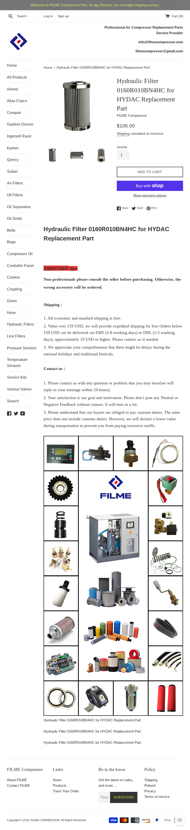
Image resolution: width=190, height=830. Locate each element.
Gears (12, 301)
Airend (12, 89)
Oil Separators (19, 207)
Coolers (13, 277)
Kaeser (13, 148)
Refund (149, 785)
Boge (11, 242)
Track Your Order (66, 791)
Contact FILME (18, 785)
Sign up (63, 16)
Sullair (12, 171)
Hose (11, 313)
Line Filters (16, 336)
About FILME (17, 780)
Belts (11, 230)
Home (12, 65)
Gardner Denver (20, 124)
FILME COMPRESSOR (45, 820)
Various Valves (19, 389)
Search (13, 401)
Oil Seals (14, 218)
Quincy (13, 160)
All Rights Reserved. (73, 820)
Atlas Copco (17, 101)
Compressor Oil (20, 254)
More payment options (149, 195)
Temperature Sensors (17, 363)
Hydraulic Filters (20, 324)
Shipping (123, 133)
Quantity (122, 147)
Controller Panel (20, 266)
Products (59, 785)
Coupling (14, 289)
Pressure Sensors (21, 348)
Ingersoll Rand (19, 136)
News (57, 780)
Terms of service (157, 797)
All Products (17, 77)
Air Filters (15, 183)
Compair (14, 113)
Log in (48, 16)
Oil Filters (15, 195)
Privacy (150, 791)
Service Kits (17, 377)
